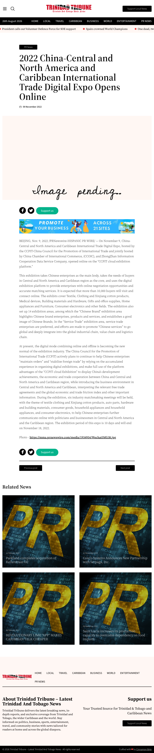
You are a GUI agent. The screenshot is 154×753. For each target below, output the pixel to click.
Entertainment (126, 21)
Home (34, 21)
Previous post (30, 468)
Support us (47, 211)
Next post (125, 468)
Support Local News (137, 8)
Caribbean (75, 21)
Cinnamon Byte (144, 749)
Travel (59, 21)
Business (93, 21)
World (108, 21)
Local (47, 21)
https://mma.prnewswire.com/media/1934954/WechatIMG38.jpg (73, 437)
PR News (146, 21)
